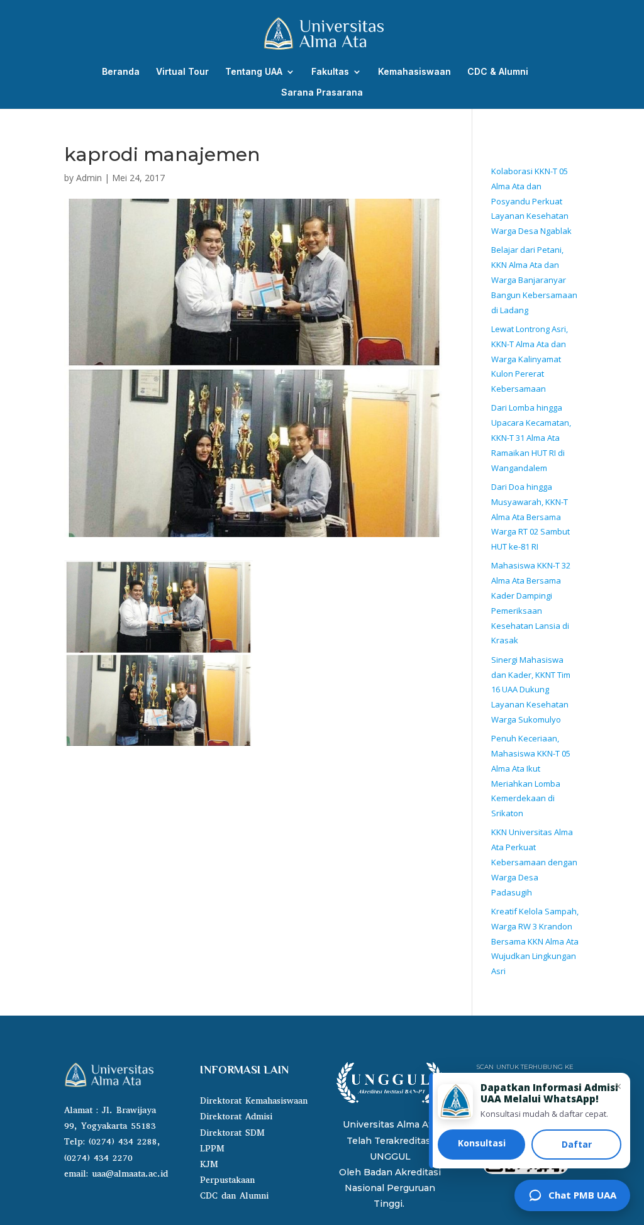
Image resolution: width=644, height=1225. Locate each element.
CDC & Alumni (497, 72)
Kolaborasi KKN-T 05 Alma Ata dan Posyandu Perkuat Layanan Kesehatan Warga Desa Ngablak (531, 200)
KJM (209, 1164)
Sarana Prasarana (322, 92)
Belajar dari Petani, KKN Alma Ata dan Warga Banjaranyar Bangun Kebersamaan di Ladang (534, 279)
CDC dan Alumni (234, 1196)
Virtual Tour (182, 72)
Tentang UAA (253, 72)
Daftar (577, 1144)
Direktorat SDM (232, 1133)
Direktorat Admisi (236, 1116)
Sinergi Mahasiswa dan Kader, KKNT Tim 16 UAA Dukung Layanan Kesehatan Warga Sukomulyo (530, 689)
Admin (89, 178)
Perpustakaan (227, 1180)
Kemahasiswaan (414, 72)
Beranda (121, 72)
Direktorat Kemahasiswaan (254, 1101)
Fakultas (330, 72)
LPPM (212, 1149)
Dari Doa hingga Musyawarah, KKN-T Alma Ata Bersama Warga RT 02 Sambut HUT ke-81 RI (530, 516)
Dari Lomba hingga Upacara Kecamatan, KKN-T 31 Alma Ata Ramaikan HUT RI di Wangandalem (531, 437)
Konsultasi (482, 1143)
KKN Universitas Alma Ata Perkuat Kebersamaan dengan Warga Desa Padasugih (534, 861)
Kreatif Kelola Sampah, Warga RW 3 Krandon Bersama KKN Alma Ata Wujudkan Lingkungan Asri (535, 941)
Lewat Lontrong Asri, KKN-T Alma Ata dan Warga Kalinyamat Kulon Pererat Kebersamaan (529, 358)
